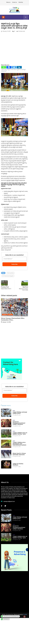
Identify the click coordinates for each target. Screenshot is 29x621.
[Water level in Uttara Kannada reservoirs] (6, 454)
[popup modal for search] (25, 17)
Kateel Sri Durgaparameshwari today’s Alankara (19, 423)
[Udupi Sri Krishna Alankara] (6, 464)
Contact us (14, 2)
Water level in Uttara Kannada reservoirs (19, 453)
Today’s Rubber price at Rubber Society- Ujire (20, 433)
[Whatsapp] (3, 67)
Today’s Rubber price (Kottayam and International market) (19, 444)
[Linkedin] (19, 67)
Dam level (15, 451)
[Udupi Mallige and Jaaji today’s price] (6, 413)
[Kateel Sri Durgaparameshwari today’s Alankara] (6, 423)
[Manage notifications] (24, 616)
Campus (23, 314)
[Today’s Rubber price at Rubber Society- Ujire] (6, 433)
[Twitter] (14, 67)
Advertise (21, 2)
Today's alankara (17, 462)
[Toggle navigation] (3, 17)
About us (8, 2)
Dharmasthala (10, 273)
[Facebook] (8, 67)
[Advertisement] (14, 50)
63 (14, 31)
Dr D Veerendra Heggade (7, 275)
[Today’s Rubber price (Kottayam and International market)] (6, 444)
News (14, 410)
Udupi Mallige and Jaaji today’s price (20, 412)
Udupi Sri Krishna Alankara (18, 464)
